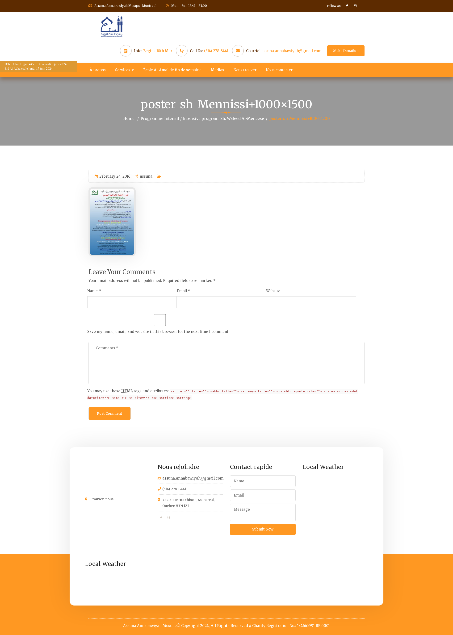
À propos (98, 70)
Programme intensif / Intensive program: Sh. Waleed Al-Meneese (202, 118)
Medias (217, 70)
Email (182, 291)
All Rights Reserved (229, 625)
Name (92, 291)
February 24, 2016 (114, 176)
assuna (146, 176)
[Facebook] (161, 517)
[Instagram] (168, 517)
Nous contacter (279, 70)
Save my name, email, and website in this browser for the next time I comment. (158, 331)
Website (273, 291)
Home (128, 118)
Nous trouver (245, 70)
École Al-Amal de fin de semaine (172, 70)
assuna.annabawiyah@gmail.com (291, 51)
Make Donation (346, 51)
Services (122, 70)
